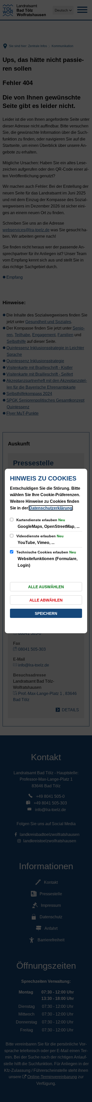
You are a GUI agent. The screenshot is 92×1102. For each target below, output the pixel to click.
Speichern (46, 613)
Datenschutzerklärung (50, 508)
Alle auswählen (46, 587)
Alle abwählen (46, 600)
